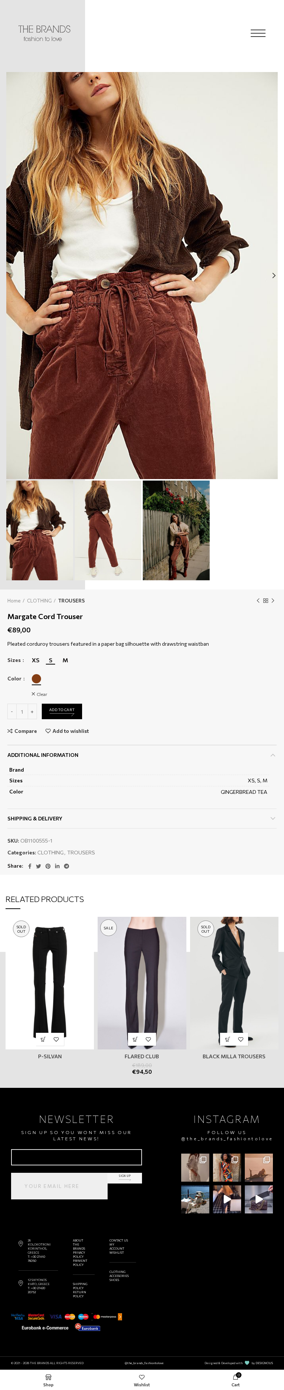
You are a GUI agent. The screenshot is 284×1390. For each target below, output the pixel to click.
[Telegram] (66, 866)
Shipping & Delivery (34, 818)
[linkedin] (57, 866)
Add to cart (62, 709)
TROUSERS (71, 601)
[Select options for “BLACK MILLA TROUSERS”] (227, 1039)
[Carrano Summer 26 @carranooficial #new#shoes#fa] (227, 1199)
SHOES (114, 1280)
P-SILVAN (50, 1056)
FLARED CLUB (142, 1056)
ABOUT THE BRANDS (79, 1244)
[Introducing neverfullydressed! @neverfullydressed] (227, 1168)
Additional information (42, 755)
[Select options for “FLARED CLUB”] (135, 1039)
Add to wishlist (71, 731)
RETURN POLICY (79, 1294)
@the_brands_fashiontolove (227, 1138)
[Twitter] (38, 866)
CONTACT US (118, 1240)
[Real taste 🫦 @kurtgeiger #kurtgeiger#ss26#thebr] (259, 1199)
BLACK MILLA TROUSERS (234, 1056)
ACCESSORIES (119, 1276)
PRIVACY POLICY (79, 1254)
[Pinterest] (48, 866)
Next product (273, 600)
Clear (42, 694)
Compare (25, 731)
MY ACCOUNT (116, 1246)
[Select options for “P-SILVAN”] (43, 1039)
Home (14, 601)
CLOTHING (39, 601)
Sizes (14, 660)
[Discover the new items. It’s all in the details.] (195, 1168)
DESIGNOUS (264, 1363)
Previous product (258, 600)
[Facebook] (30, 866)
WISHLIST (116, 1252)
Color (15, 678)
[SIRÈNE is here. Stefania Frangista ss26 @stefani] (259, 1168)
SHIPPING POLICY (80, 1286)
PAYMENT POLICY (80, 1263)
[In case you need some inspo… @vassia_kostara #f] (195, 1199)
